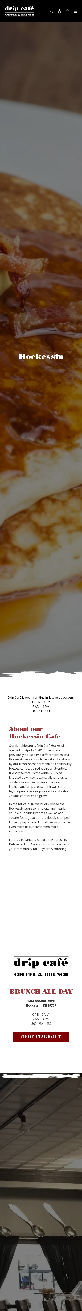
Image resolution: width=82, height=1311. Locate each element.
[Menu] (76, 11)
